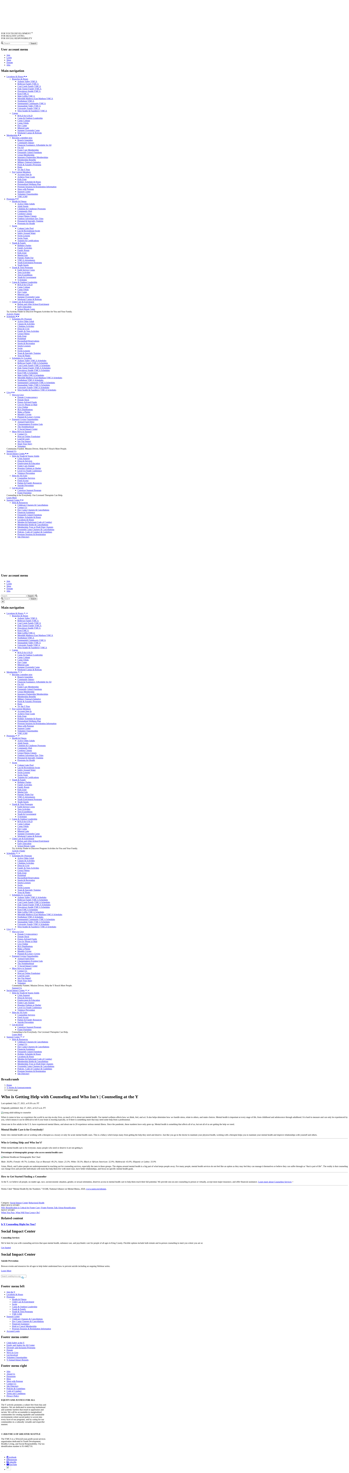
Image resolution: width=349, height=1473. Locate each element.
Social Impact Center (16, 453)
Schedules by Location (22, 895)
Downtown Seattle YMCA (29, 91)
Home (9, 1085)
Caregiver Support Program (29, 490)
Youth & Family (19, 780)
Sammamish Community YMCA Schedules (36, 382)
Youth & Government (26, 277)
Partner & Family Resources (29, 483)
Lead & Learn (23, 439)
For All (20, 147)
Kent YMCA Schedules (27, 373)
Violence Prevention (26, 473)
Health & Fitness (19, 738)
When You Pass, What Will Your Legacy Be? (20, 1212)
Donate (10, 62)
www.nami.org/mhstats (96, 1189)
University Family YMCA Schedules (33, 387)
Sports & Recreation (26, 343)
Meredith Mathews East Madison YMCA (35, 98)
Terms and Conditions (16, 1393)
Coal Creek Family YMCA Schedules (33, 365)
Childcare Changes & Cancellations (32, 505)
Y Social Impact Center (27, 429)
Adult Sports (22, 206)
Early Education (24, 307)
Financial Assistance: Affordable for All (34, 145)
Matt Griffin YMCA (26, 96)
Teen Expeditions (24, 275)
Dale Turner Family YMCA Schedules (34, 368)
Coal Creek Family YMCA (29, 86)
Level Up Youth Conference (29, 471)
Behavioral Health (36, 1203)
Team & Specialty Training (29, 353)
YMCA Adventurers (26, 260)
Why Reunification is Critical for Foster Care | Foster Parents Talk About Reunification (38, 1208)
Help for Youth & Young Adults (25, 993)
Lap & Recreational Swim (28, 231)
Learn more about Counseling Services (275, 1182)
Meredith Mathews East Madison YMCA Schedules (39, 378)
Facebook (12, 1457)
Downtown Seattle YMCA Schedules (33, 370)
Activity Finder (13, 314)
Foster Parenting (24, 493)
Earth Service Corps (26, 270)
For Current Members (21, 709)
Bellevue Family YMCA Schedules (32, 363)
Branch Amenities (25, 140)
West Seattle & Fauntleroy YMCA (32, 111)
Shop (9, 60)
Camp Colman (23, 120)
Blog (9, 1379)
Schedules (11, 316)
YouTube (13, 1464)
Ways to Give (18, 931)
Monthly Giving (24, 414)
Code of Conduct (14, 1391)
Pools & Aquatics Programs (29, 165)
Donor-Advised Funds (27, 402)
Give (9, 392)
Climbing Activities (25, 326)
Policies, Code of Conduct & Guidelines (34, 532)
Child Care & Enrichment (23, 838)
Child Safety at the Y (16, 1343)
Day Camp (22, 125)
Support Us (11, 451)
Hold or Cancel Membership (24, 1326)
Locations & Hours (15, 76)
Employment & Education (28, 463)
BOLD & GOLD (25, 116)
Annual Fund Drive (25, 422)
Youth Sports (23, 265)
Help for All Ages (19, 1012)
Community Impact (25, 142)
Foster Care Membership (28, 150)
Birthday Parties (24, 245)
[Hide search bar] (3, 601)
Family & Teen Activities (28, 331)
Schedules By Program (22, 856)
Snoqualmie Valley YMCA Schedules (33, 385)
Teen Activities (23, 272)
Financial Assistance (26, 512)
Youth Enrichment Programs (29, 262)
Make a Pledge (23, 412)
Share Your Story (24, 444)
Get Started (6, 1247)
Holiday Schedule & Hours (29, 182)
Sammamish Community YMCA (31, 103)
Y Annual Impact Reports (17, 1360)
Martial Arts (22, 255)
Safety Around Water (26, 233)
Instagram (12, 1459)
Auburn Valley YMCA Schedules (31, 360)
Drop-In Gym (23, 329)
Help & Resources (20, 1039)
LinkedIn (12, 1462)
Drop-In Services (24, 461)
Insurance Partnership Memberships (32, 157)
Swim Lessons (23, 236)
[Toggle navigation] (2, 41)
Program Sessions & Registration (31, 534)
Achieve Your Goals (26, 177)
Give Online (22, 407)
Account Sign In (24, 174)
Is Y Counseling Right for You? (18, 1224)
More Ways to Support (21, 968)
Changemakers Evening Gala (30, 424)
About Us (11, 1374)
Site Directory (23, 537)
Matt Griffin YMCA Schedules (30, 375)
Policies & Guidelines (16, 1388)
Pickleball (21, 338)
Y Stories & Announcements (19, 1087)
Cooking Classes (24, 213)
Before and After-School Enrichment (33, 304)
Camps (15, 650)
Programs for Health (26, 223)
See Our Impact (24, 441)
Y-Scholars (22, 280)
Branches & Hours (20, 616)
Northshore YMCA (25, 101)
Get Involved (17, 1025)
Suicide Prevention (25, 485)
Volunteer (21, 446)
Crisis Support (23, 458)
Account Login (13, 1331)
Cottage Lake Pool (25, 228)
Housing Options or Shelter (29, 468)
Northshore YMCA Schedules (30, 380)
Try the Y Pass (23, 169)
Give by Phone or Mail (27, 404)
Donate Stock (23, 400)
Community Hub (24, 211)
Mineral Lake (23, 128)
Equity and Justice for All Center (21, 1345)
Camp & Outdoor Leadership (30, 118)
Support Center (24, 191)
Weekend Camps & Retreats (29, 133)
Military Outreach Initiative (29, 162)
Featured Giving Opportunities (25, 956)
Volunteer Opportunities (27, 194)
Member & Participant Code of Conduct (34, 522)
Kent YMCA (23, 94)
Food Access (22, 480)
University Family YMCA (28, 108)
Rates (19, 167)
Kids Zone (22, 179)
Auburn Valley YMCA (27, 81)
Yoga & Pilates (23, 356)
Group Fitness (23, 333)
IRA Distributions (25, 409)
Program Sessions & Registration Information (36, 187)
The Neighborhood (25, 427)
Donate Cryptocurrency (27, 397)
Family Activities (24, 248)
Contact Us (22, 434)
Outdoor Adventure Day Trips (30, 218)
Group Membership (25, 155)
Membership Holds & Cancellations (32, 524)
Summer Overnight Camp (28, 130)
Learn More (12, 498)
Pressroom (11, 1376)
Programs (11, 199)
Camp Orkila (23, 123)
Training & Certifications (28, 240)
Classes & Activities (26, 324)
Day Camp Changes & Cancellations (33, 510)
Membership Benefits (26, 160)
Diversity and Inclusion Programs (21, 1347)
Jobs (8, 65)
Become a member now (22, 674)
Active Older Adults (26, 204)
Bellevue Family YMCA (28, 84)
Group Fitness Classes (27, 216)
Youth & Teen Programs (22, 804)
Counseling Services (26, 478)
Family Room (23, 250)
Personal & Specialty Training (30, 221)
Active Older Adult (25, 321)
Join (8, 55)
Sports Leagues (24, 346)
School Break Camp (26, 309)
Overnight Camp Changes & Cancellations (35, 529)
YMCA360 (22, 196)
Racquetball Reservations (28, 341)
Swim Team (22, 238)
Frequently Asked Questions (29, 152)
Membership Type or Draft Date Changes (35, 527)
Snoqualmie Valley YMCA (29, 106)
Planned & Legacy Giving (28, 417)
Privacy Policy (13, 1396)
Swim (19, 348)
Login (9, 57)
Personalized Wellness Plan (29, 184)
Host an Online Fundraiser (28, 436)
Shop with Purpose (25, 189)
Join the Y (11, 1292)
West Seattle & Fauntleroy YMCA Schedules (36, 390)
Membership (12, 135)
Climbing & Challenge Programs (31, 209)
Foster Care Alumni (25, 466)
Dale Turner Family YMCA (29, 89)
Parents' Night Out (25, 258)
